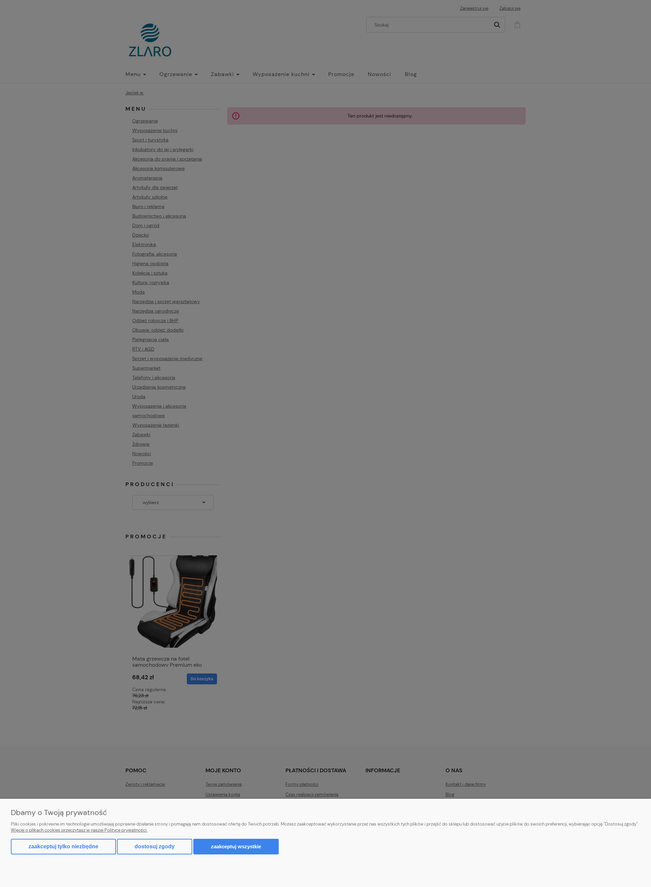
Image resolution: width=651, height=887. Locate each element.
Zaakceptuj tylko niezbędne (63, 846)
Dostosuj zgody (155, 846)
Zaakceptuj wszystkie (236, 846)
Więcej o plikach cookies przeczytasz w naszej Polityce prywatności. (79, 830)
